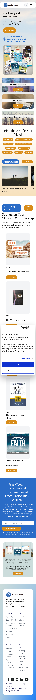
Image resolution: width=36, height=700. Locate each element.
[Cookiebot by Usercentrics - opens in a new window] (21, 327)
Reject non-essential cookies (18, 371)
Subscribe (11, 529)
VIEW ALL (27, 162)
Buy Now (11, 277)
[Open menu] (31, 5)
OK (18, 364)
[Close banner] (33, 327)
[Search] (26, 5)
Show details (25, 358)
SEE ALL (18, 89)
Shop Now (9, 30)
